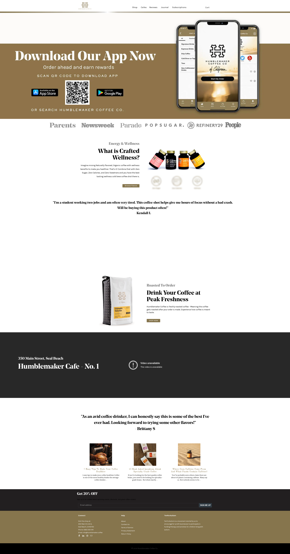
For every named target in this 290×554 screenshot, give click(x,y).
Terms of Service (127, 528)
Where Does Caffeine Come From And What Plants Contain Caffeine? (189, 470)
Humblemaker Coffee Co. (148, 548)
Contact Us (125, 524)
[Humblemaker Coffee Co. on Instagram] (87, 536)
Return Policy (126, 534)
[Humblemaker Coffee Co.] (86, 6)
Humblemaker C (44, 366)
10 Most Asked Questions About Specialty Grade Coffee (145, 470)
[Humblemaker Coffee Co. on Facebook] (79, 536)
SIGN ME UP (205, 505)
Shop (134, 7)
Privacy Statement (128, 531)
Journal (165, 7)
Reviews (153, 7)
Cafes (144, 7)
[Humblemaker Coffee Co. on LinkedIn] (83, 536)
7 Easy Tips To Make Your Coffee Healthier (101, 470)
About (123, 521)
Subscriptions (179, 7)
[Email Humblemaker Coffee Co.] (91, 536)
